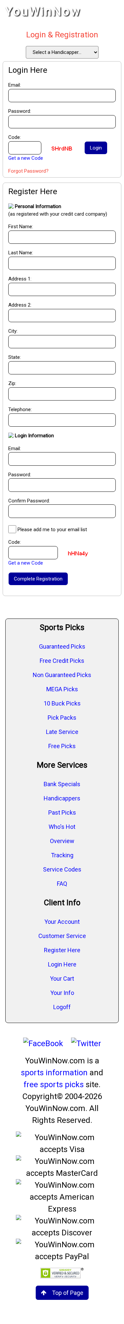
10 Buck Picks (62, 703)
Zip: (12, 383)
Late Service (62, 731)
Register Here (62, 950)
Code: (14, 542)
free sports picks (53, 1084)
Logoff (62, 1007)
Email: (14, 448)
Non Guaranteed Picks (62, 674)
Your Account (62, 921)
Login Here (62, 964)
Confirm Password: (29, 501)
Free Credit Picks (62, 660)
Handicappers (62, 798)
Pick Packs (62, 717)
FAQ (62, 883)
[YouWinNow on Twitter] (86, 1043)
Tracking (62, 855)
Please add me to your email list (52, 530)
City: (13, 331)
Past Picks (62, 812)
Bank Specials (62, 784)
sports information (54, 1072)
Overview (62, 840)
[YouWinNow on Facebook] (43, 1043)
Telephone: (20, 409)
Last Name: (20, 253)
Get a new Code (25, 158)
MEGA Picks (62, 689)
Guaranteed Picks (62, 646)
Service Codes (62, 869)
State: (14, 357)
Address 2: (19, 305)
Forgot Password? (28, 171)
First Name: (20, 227)
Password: (19, 475)
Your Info (62, 992)
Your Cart (62, 978)
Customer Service (62, 935)
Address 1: (19, 279)
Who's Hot (62, 826)
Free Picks (62, 746)
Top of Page (67, 1292)
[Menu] (112, 11)
